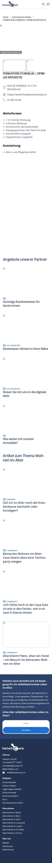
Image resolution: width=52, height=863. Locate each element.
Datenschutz (8, 849)
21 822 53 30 (14, 100)
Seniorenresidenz (10, 796)
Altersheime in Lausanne (13, 822)
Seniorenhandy (9, 792)
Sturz (4, 799)
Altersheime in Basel (11, 812)
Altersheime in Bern (11, 816)
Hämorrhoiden (9, 785)
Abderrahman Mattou (11, 52)
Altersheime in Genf (11, 819)
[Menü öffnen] (48, 4)
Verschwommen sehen (12, 802)
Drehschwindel (9, 782)
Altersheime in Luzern (12, 826)
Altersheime (8, 808)
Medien (5, 842)
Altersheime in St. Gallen (13, 829)
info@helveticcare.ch (16, 772)
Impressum (7, 846)
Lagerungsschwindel (11, 789)
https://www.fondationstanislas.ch (27, 94)
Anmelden (26, 730)
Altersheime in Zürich (12, 833)
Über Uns (6, 838)
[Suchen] (43, 4)
